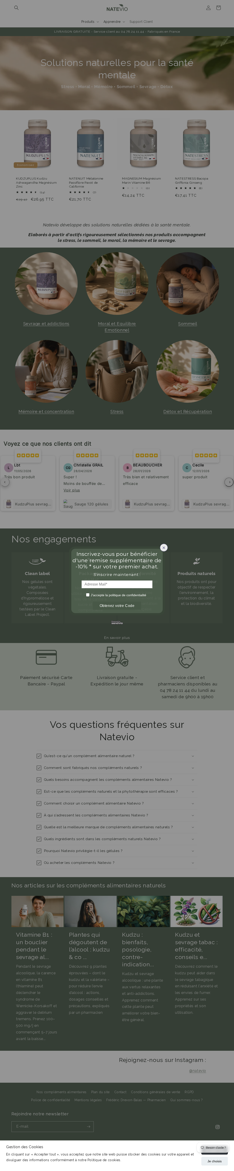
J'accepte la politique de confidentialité (118, 595)
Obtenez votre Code (117, 606)
